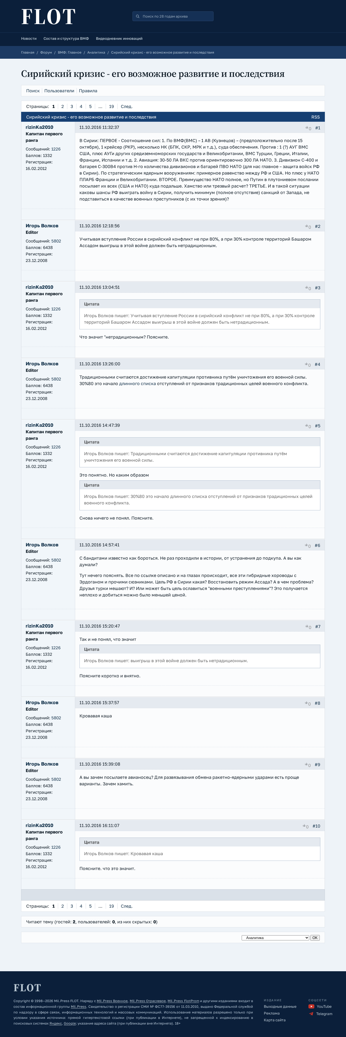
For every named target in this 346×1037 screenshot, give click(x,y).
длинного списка (137, 383)
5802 (56, 240)
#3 (317, 287)
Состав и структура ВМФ (66, 38)
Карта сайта (275, 1020)
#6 (317, 545)
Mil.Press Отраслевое (148, 1001)
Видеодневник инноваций (119, 38)
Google (70, 1023)
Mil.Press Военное (112, 1001)
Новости (28, 38)
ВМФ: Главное (69, 52)
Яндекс (55, 1023)
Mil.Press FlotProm (183, 1001)
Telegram (324, 1014)
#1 (317, 127)
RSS (315, 117)
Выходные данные (280, 1006)
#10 (316, 825)
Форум (46, 52)
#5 (317, 425)
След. (127, 106)
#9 (317, 764)
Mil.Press (78, 1007)
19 (111, 106)
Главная (27, 52)
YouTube (324, 1006)
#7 (317, 626)
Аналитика (96, 52)
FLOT (49, 16)
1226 (56, 148)
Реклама (272, 1013)
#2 (317, 226)
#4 (317, 364)
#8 (317, 702)
